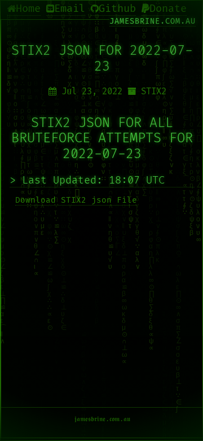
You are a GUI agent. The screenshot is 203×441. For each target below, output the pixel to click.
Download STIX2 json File (76, 200)
